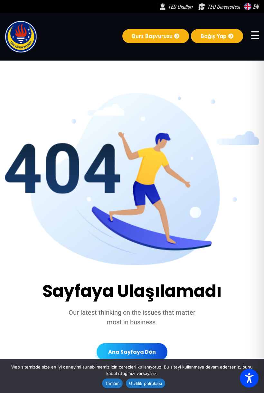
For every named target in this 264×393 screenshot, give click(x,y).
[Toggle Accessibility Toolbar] (249, 378)
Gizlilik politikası (145, 383)
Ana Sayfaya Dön (132, 352)
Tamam (112, 383)
